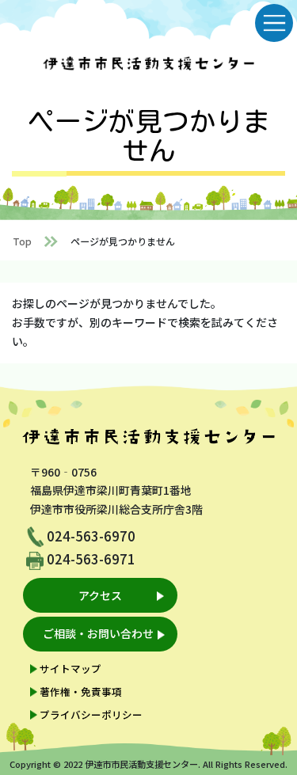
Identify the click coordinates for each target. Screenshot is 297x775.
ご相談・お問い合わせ (98, 633)
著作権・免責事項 (81, 691)
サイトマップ (70, 668)
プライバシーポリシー (91, 714)
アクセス (100, 595)
